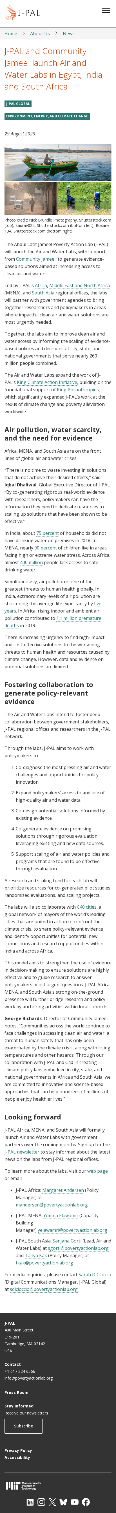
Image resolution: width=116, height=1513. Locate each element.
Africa (41, 285)
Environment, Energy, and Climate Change (47, 116)
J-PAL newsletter (22, 1152)
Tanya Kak (36, 1255)
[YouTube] (75, 1502)
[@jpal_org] (41, 1502)
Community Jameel (35, 259)
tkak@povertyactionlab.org (44, 1263)
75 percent (47, 533)
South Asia (43, 293)
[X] (52, 1502)
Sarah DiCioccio (95, 1274)
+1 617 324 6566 (20, 1371)
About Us (40, 33)
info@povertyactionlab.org (29, 1378)
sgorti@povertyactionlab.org (78, 1248)
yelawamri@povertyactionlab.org (72, 1230)
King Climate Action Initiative (47, 382)
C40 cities (87, 907)
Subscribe (23, 1426)
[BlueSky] (63, 1502)
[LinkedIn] (30, 1502)
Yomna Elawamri (60, 1215)
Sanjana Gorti (67, 1241)
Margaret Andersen (63, 1190)
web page (97, 1171)
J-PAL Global (18, 103)
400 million (31, 562)
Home (11, 33)
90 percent (45, 548)
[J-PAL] (22, 13)
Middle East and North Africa (79, 285)
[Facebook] (86, 1502)
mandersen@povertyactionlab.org (52, 1205)
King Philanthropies (78, 389)
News (69, 33)
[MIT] (58, 1485)
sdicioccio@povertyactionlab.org (44, 1289)
